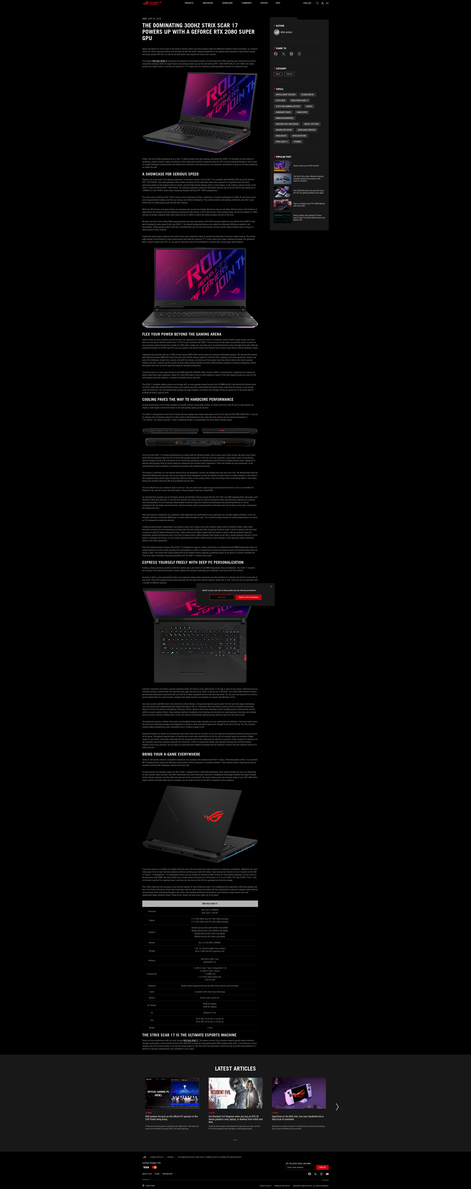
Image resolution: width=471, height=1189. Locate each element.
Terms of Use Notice (282, 1186)
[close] (271, 586)
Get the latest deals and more (298, 1163)
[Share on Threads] (299, 54)
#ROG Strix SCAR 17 (299, 100)
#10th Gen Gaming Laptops (288, 106)
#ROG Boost (281, 136)
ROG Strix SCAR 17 (159, 61)
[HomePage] (144, 1157)
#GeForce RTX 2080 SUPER (287, 124)
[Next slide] (337, 1107)
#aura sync (302, 112)
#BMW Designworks (284, 118)
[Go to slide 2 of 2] (236, 1140)
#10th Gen (280, 100)
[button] (322, 1167)
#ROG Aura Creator (306, 130)
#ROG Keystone (299, 136)
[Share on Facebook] (276, 54)
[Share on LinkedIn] (291, 54)
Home (157, 1174)
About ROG (147, 1174)
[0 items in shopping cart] (327, 3)
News (278, 74)
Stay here (222, 597)
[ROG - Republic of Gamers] (152, 3)
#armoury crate (283, 112)
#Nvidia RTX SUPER (284, 130)
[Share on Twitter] (284, 54)
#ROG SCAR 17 (282, 142)
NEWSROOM (167, 1174)
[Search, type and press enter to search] (317, 3)
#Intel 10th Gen (311, 124)
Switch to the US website (248, 597)
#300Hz (309, 106)
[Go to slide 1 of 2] (234, 1140)
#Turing (297, 142)
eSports (289, 74)
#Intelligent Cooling (285, 94)
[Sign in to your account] (322, 3)
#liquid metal (307, 94)
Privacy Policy (265, 1186)
